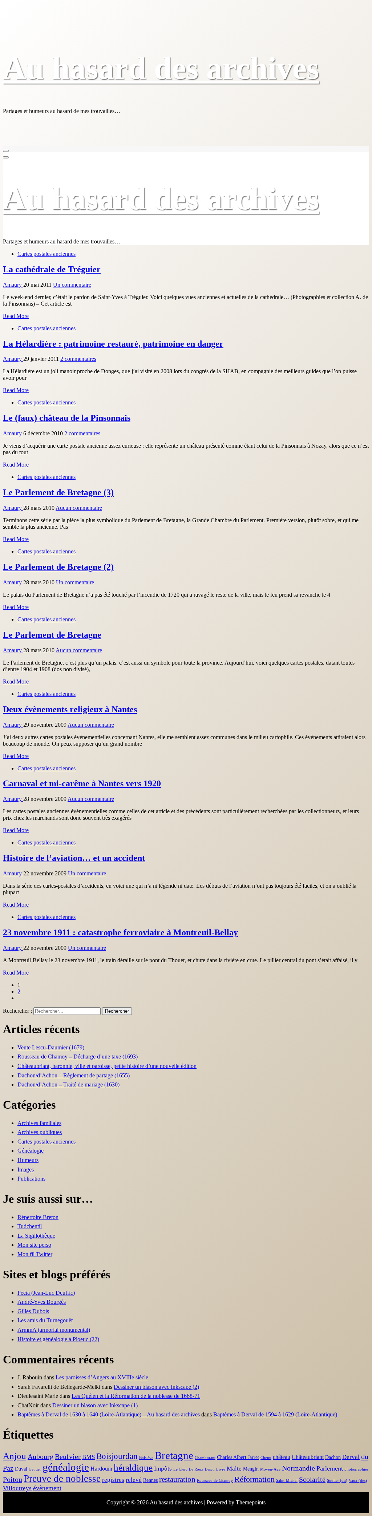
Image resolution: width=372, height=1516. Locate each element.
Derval (351, 1456)
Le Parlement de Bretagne (52, 635)
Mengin (251, 1469)
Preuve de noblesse (62, 1478)
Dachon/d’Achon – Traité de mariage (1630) (68, 1084)
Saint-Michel (287, 1481)
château (281, 1457)
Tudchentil (29, 1226)
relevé (134, 1479)
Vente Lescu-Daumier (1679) (50, 1047)
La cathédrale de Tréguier (52, 269)
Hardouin (101, 1468)
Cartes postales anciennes (46, 254)
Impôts (163, 1468)
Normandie (298, 1468)
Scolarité (312, 1479)
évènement (47, 1488)
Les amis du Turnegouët (45, 1320)
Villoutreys (17, 1488)
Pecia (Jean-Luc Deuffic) (46, 1293)
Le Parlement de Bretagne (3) (58, 492)
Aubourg (40, 1456)
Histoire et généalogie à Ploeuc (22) (58, 1339)
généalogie (66, 1467)
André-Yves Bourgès (41, 1302)
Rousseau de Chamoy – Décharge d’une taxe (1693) (77, 1056)
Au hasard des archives (161, 68)
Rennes (150, 1480)
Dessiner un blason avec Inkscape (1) (95, 1405)
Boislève (146, 1458)
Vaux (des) (358, 1481)
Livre (220, 1469)
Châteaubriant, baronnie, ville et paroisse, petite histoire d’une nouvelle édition (107, 1066)
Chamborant (205, 1458)
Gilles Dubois (33, 1311)
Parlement (329, 1468)
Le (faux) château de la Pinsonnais (66, 418)
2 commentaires (78, 359)
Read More (16, 316)
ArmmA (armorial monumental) (53, 1330)
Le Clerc (180, 1469)
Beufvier (68, 1456)
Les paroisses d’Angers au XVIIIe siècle (102, 1377)
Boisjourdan (117, 1456)
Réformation (254, 1479)
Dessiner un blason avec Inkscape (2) (156, 1387)
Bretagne (174, 1455)
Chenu (265, 1458)
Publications (31, 1179)
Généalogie (30, 1151)
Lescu (210, 1469)
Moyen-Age (270, 1469)
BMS (88, 1456)
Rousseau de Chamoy (215, 1481)
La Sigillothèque (36, 1236)
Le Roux (196, 1469)
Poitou (12, 1479)
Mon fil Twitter (34, 1254)
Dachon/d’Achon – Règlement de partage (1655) (73, 1075)
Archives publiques (39, 1132)
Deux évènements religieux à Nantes (70, 709)
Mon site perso (34, 1245)
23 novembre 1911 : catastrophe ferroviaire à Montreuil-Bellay (120, 932)
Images (25, 1169)
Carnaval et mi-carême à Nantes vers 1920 (82, 783)
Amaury (13, 285)
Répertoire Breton (37, 1217)
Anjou (14, 1456)
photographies (356, 1469)
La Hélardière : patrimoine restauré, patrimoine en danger (113, 343)
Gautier (35, 1469)
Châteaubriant (308, 1457)
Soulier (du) (337, 1481)
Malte (234, 1468)
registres (113, 1479)
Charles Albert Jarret (238, 1457)
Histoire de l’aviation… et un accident (74, 858)
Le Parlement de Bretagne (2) (58, 567)
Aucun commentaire (79, 508)
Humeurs (28, 1160)
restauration (177, 1479)
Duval (21, 1469)
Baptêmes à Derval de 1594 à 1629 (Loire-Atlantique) (275, 1414)
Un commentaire (72, 285)
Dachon (333, 1457)
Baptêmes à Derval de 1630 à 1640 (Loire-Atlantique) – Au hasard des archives (108, 1414)
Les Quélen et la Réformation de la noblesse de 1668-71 (136, 1396)
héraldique (133, 1467)
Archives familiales (39, 1123)
